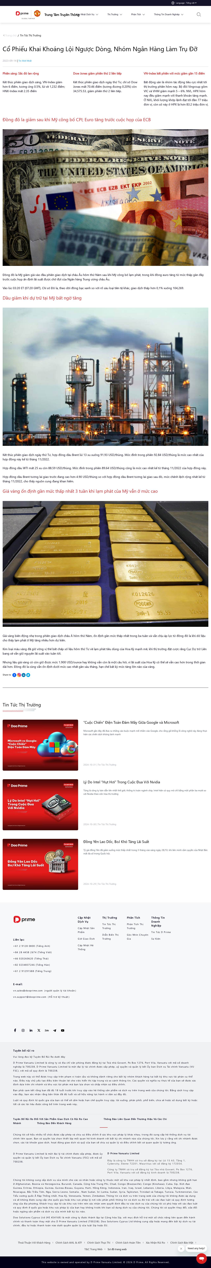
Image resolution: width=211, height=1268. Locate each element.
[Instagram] (19, 675)
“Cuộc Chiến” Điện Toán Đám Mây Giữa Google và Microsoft (131, 722)
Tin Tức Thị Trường (30, 35)
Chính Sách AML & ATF (69, 1242)
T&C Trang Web (93, 1249)
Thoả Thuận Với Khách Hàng (34, 1242)
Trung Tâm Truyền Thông (55, 14)
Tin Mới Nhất (25, 60)
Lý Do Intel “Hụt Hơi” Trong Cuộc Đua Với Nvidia (122, 781)
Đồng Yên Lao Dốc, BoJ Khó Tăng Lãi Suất (116, 841)
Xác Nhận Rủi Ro (155, 1242)
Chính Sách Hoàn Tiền (128, 1242)
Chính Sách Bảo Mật (181, 1242)
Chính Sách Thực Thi (98, 1242)
